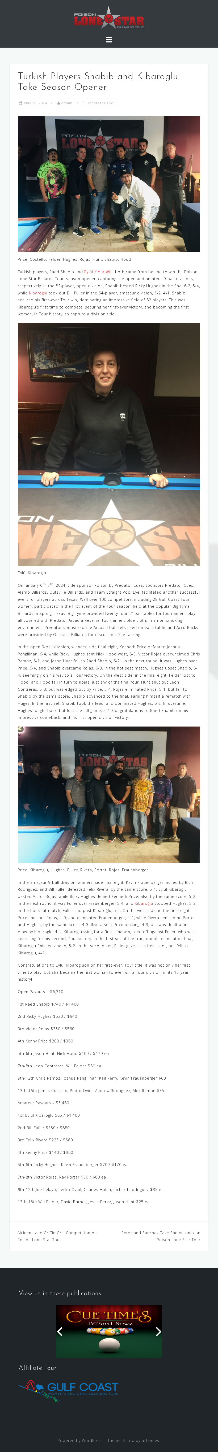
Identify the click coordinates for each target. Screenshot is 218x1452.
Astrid (129, 1440)
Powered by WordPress (80, 1440)
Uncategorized (100, 103)
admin (67, 103)
